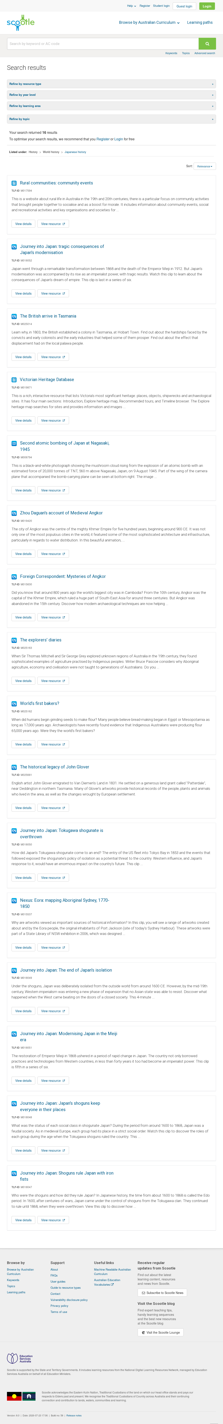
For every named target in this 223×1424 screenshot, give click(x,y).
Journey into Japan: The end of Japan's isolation (66, 970)
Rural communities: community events (56, 183)
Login (207, 6)
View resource (51, 224)
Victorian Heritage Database (47, 379)
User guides (58, 1281)
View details (23, 224)
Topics (186, 53)
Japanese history (75, 152)
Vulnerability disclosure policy (69, 1300)
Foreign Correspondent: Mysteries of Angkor (63, 576)
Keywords (171, 53)
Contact (55, 1294)
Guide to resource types (66, 1287)
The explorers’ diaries (40, 639)
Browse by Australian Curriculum (147, 22)
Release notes (74, 1415)
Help (130, 5)
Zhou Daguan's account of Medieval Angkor (61, 512)
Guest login (184, 6)
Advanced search (204, 53)
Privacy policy (59, 1306)
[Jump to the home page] (20, 23)
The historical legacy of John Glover (54, 767)
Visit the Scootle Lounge (163, 1332)
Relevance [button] (203, 166)
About (54, 1269)
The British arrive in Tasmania (48, 316)
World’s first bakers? (39, 703)
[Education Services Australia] (19, 1362)
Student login (161, 5)
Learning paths (200, 22)
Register (145, 5)
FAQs (54, 1275)
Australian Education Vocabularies (107, 1282)
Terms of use (59, 1312)
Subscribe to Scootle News (164, 1292)
